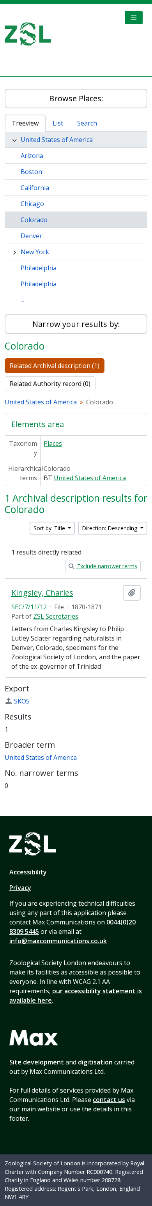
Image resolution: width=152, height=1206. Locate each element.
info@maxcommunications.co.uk (58, 941)
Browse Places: (76, 98)
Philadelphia (39, 268)
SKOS (22, 701)
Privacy (20, 887)
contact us (109, 1099)
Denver (31, 236)
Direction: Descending (110, 528)
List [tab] (58, 123)
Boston (31, 171)
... (22, 300)
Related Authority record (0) (50, 383)
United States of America (57, 139)
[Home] (31, 34)
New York (35, 252)
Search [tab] (87, 123)
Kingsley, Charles (42, 593)
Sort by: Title (50, 528)
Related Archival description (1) (54, 365)
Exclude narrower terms (106, 566)
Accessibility (28, 872)
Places (53, 443)
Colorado (34, 219)
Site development (36, 1062)
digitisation (95, 1062)
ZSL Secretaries (55, 616)
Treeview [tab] (25, 123)
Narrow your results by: (76, 324)
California (35, 187)
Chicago (32, 203)
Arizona (32, 155)
